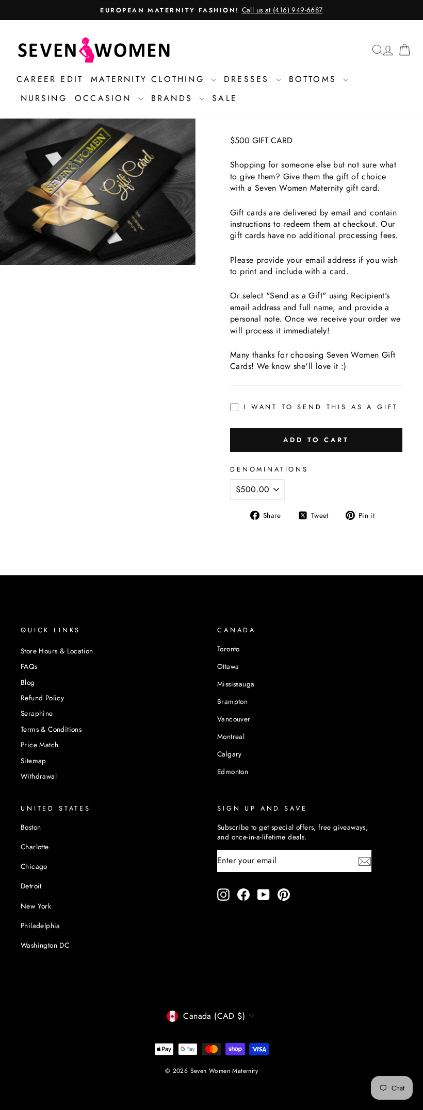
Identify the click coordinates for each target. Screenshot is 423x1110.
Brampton (232, 701)
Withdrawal (39, 776)
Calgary (229, 754)
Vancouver (234, 719)
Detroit (31, 886)
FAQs (29, 666)
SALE (224, 98)
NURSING (44, 98)
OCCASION (105, 98)
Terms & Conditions (51, 729)
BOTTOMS (315, 79)
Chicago (34, 866)
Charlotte (35, 847)
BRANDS (174, 98)
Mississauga (235, 684)
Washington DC (45, 945)
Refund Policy (42, 698)
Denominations (269, 469)
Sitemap (33, 760)
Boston (31, 827)
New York (36, 906)
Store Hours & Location (57, 651)
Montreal (231, 736)
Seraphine (37, 713)
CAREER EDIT (50, 79)
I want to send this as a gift (320, 407)
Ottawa (228, 666)
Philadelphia (40, 925)
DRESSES (248, 79)
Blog (28, 682)
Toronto (228, 649)
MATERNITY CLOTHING (149, 79)
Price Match (39, 744)
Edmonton (232, 771)
